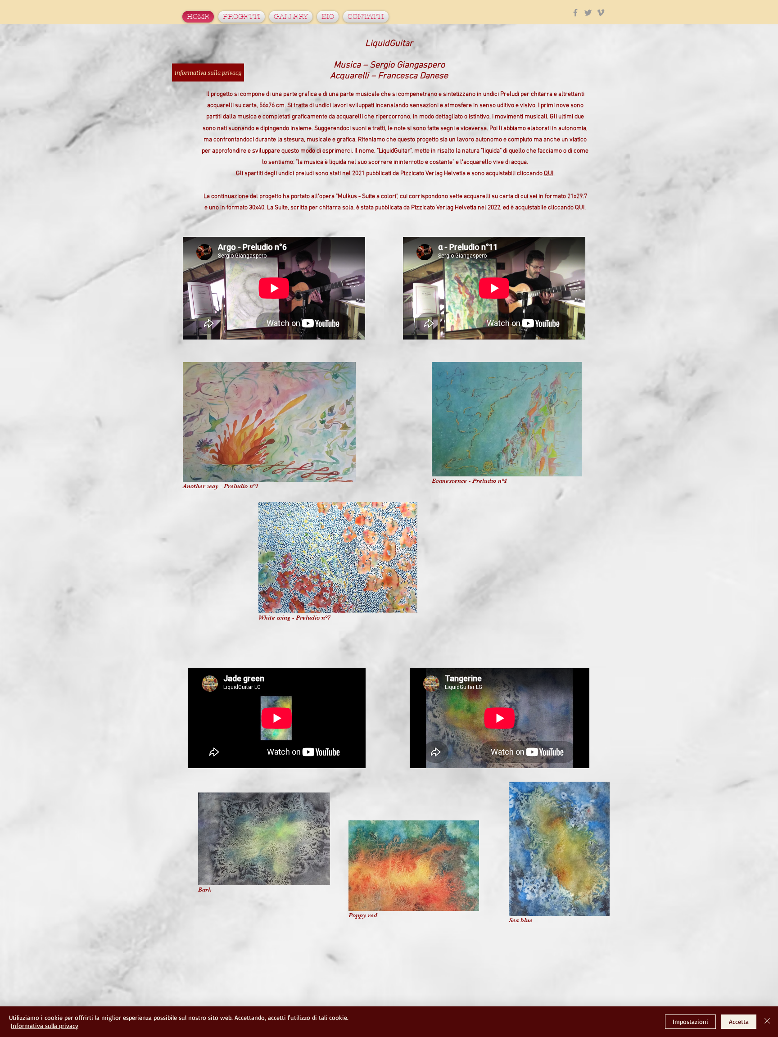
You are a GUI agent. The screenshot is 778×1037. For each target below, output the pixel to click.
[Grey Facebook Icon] (575, 13)
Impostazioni (690, 1021)
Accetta (739, 1021)
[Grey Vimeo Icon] (601, 13)
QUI (548, 173)
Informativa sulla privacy (44, 1025)
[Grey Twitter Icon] (588, 13)
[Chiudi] (767, 1022)
